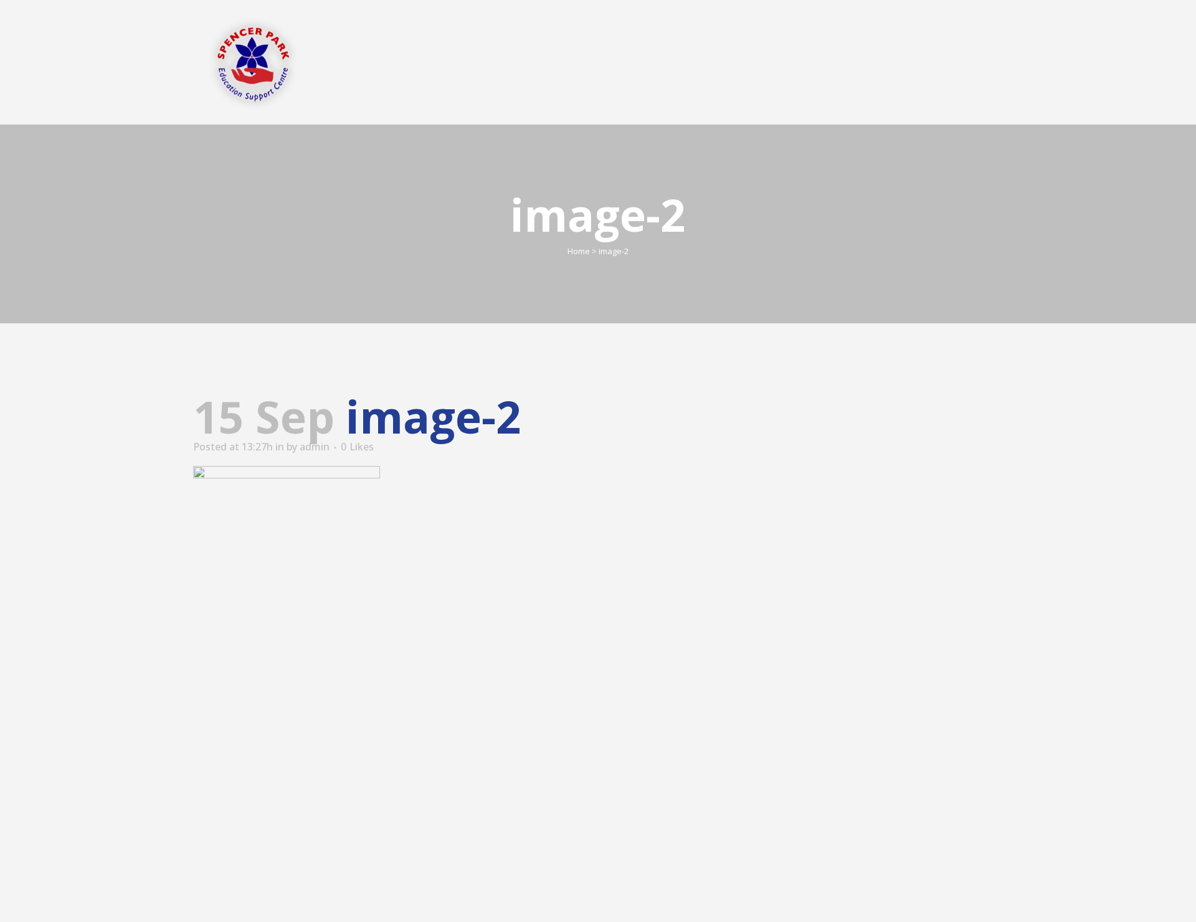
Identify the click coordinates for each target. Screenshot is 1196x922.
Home (578, 251)
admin (315, 447)
